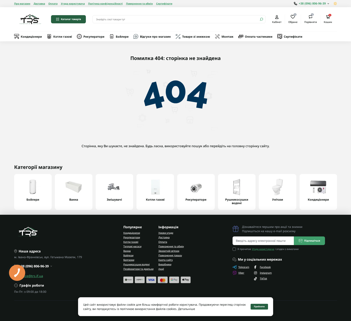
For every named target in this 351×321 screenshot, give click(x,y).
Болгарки (128, 260)
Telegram (243, 267)
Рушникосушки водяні (136, 264)
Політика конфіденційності (105, 3)
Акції (161, 269)
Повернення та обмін (139, 3)
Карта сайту (165, 260)
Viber (241, 273)
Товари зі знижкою (196, 36)
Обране (293, 19)
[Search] (261, 19)
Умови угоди (165, 233)
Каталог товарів (71, 19)
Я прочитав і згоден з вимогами (268, 249)
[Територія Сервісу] (30, 19)
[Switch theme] (335, 3)
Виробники (164, 264)
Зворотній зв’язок (168, 251)
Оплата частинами (258, 36)
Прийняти (259, 306)
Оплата (53, 3)
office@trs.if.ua (31, 276)
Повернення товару (170, 255)
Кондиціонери (31, 36)
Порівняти (310, 19)
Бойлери (122, 36)
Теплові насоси (132, 246)
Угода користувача (73, 3)
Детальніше (186, 309)
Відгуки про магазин (155, 36)
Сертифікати (164, 3)
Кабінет (277, 22)
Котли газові (62, 36)
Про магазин (22, 3)
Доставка (39, 3)
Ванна (127, 251)
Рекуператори (93, 36)
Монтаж (227, 36)
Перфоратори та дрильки (138, 269)
